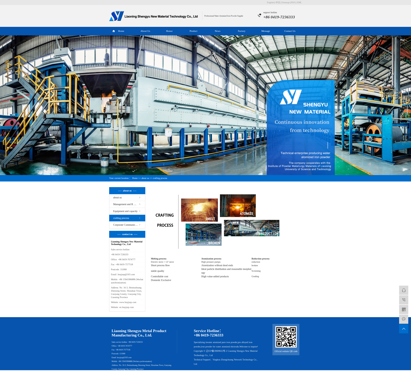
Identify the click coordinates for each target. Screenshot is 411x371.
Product (193, 31)
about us (145, 178)
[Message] (403, 319)
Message (265, 31)
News (217, 31)
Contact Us (289, 31)
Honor (169, 31)
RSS (293, 2)
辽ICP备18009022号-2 (216, 351)
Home (121, 31)
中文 (278, 2)
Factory (241, 31)
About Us (145, 31)
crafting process (121, 218)
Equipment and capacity (125, 211)
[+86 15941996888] (403, 299)
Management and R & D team (128, 204)
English (270, 2)
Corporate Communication (126, 224)
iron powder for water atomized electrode (220, 346)
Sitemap (285, 2)
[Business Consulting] (403, 290)
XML (299, 2)
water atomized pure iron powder (222, 342)
